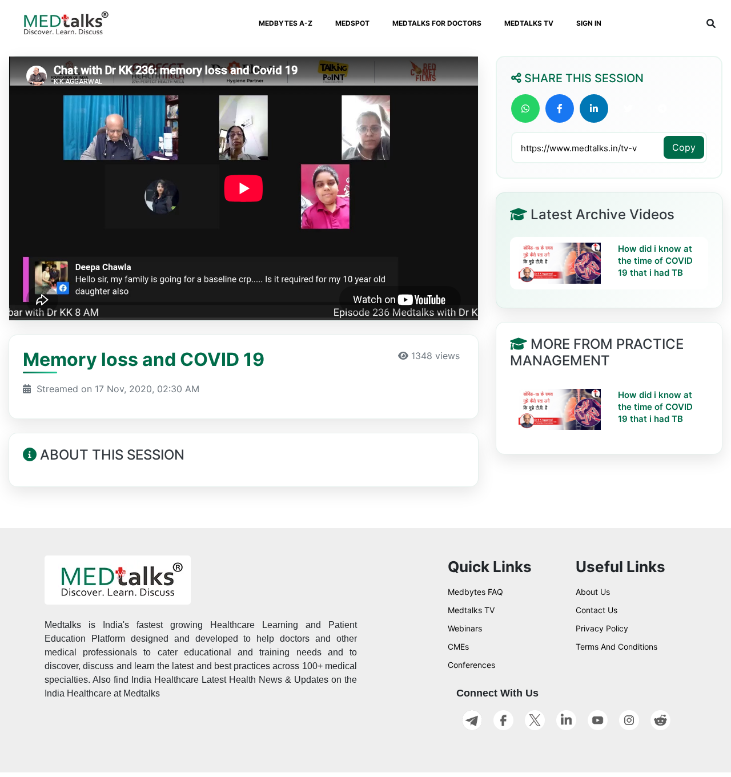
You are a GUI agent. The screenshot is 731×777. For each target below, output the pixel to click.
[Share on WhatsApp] (525, 108)
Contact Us (596, 610)
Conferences (471, 665)
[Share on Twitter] (628, 108)
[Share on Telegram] (662, 108)
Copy (684, 147)
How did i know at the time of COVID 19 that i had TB (655, 260)
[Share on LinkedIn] (594, 108)
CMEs (458, 646)
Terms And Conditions (616, 646)
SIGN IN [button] (588, 23)
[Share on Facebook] (559, 108)
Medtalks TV (471, 610)
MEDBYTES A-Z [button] (285, 23)
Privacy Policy (602, 628)
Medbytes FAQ (475, 592)
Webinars (465, 628)
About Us (593, 592)
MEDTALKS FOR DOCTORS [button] (436, 23)
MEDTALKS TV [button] (528, 23)
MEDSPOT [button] (352, 23)
